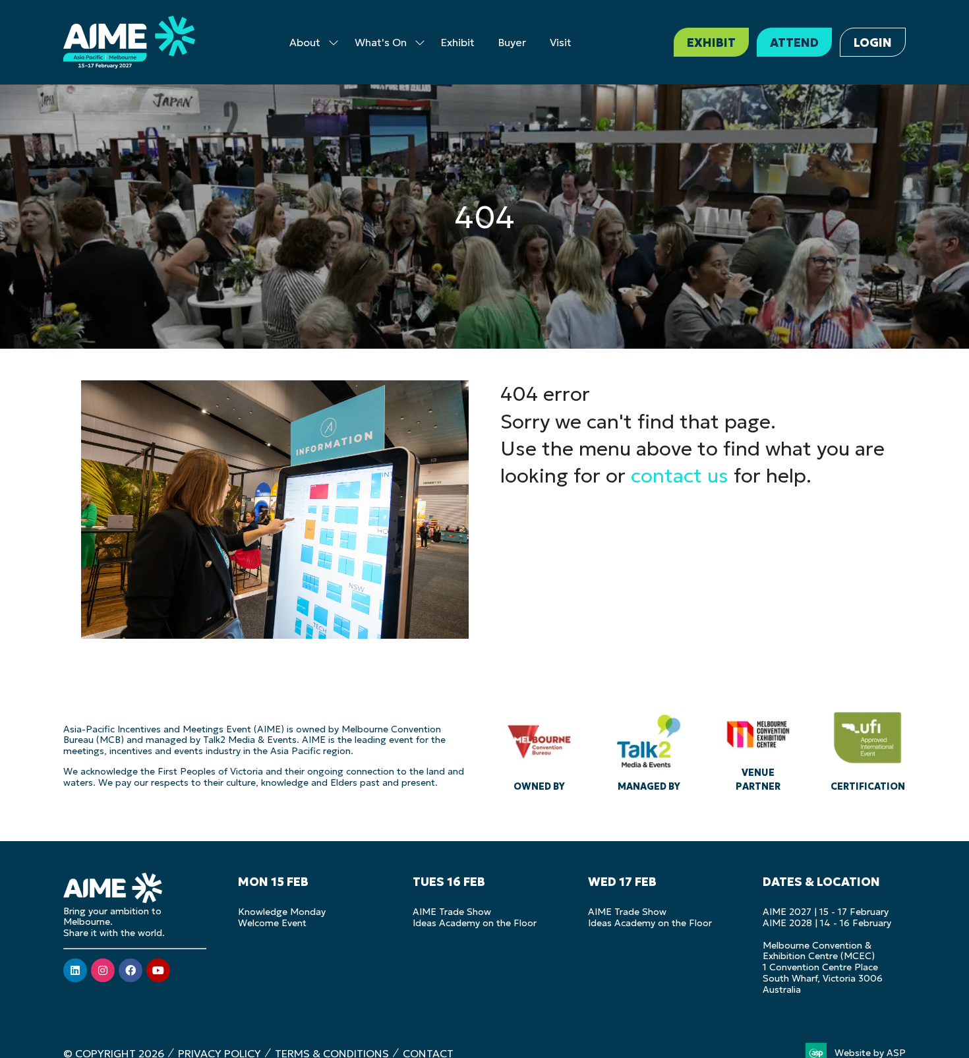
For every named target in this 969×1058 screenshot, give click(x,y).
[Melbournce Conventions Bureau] (539, 748)
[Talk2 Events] (649, 748)
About (304, 42)
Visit (561, 42)
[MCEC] (758, 748)
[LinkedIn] (75, 970)
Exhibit (458, 42)
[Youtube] (158, 970)
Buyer (512, 42)
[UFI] (867, 748)
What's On (381, 42)
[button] (711, 42)
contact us (679, 475)
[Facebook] (130, 970)
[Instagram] (103, 970)
